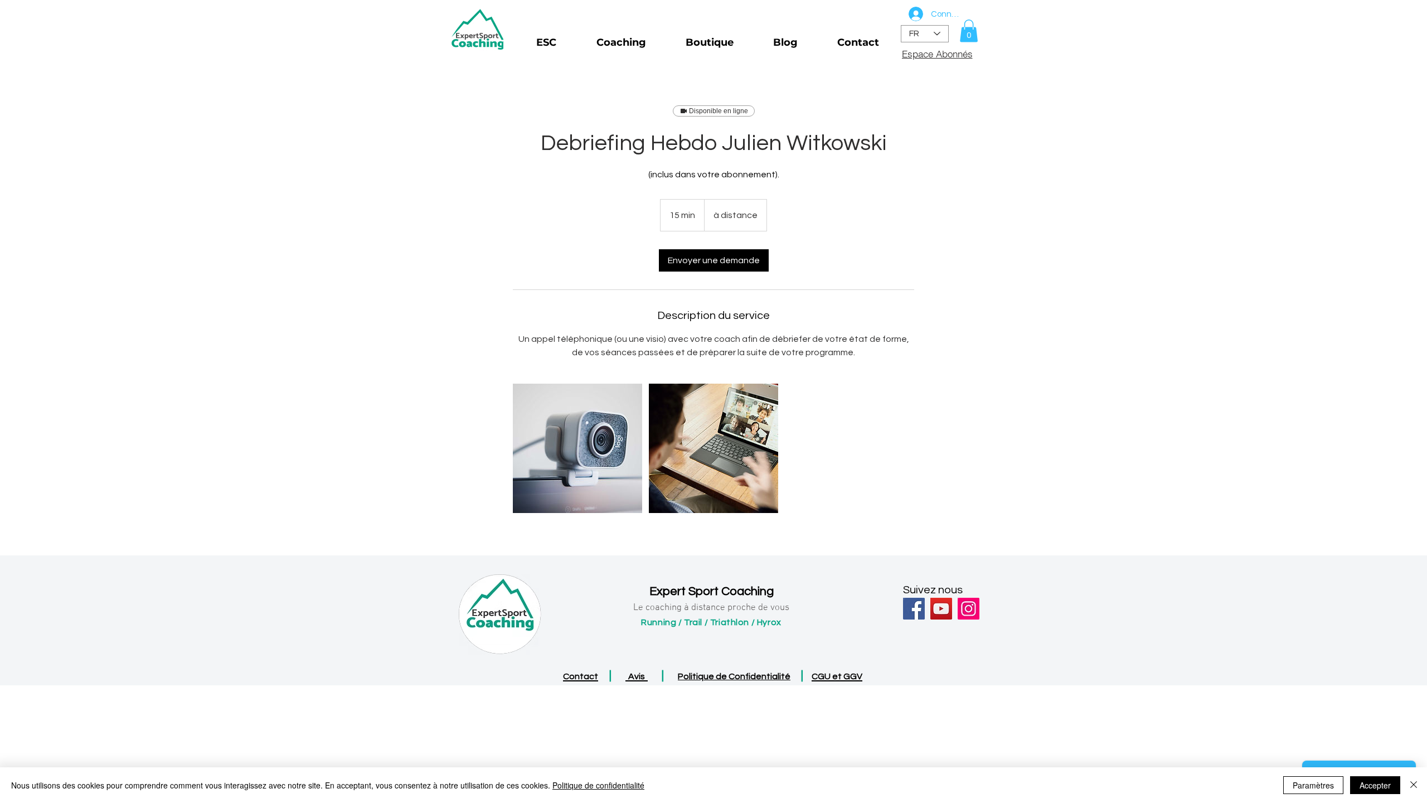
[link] (714, 260)
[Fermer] (1413, 785)
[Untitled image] (577, 448)
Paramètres (1313, 785)
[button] (968, 31)
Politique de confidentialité (598, 785)
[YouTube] (941, 609)
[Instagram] (968, 609)
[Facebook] (914, 609)
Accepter (1375, 785)
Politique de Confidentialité (734, 676)
